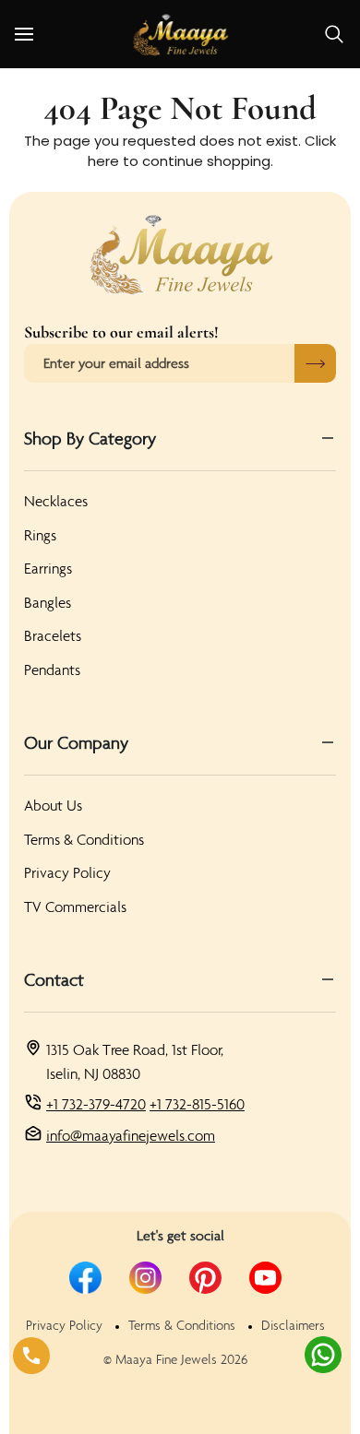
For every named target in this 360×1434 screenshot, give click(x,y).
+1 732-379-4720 (96, 1104)
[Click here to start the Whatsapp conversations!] (323, 1354)
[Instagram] (145, 1278)
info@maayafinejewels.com (130, 1135)
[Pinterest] (205, 1278)
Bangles (47, 602)
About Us (53, 805)
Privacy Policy (67, 872)
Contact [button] (54, 979)
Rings (40, 535)
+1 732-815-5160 (197, 1104)
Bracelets (52, 635)
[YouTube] (265, 1278)
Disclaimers (293, 1325)
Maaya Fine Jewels (166, 1359)
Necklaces (56, 501)
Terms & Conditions (84, 839)
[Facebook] (85, 1278)
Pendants (52, 669)
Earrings (48, 568)
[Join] (315, 363)
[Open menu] (40, 34)
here (103, 161)
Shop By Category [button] (90, 438)
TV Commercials (75, 906)
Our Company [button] (76, 742)
